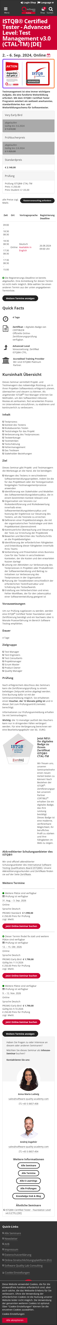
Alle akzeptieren (14, 1320)
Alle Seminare (28, 1165)
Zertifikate (25, 874)
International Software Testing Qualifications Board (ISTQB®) (26, 866)
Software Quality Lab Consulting (24, 1265)
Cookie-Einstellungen (13, 1313)
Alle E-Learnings (28, 1180)
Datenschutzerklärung (18, 1254)
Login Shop (29, 2)
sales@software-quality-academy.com (29, 1098)
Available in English (25, 249)
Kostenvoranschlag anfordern (37, 200)
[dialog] (28, 1303)
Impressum (11, 1249)
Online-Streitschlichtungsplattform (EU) (28, 1260)
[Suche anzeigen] (50, 9)
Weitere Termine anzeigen (20, 298)
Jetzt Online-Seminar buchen (21, 926)
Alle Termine (28, 1173)
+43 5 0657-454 (30, 1151)
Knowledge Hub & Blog (28, 1196)
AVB (7, 1244)
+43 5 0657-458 (30, 1103)
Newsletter (11, 1238)
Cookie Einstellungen (17, 1272)
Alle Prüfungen (28, 1188)
